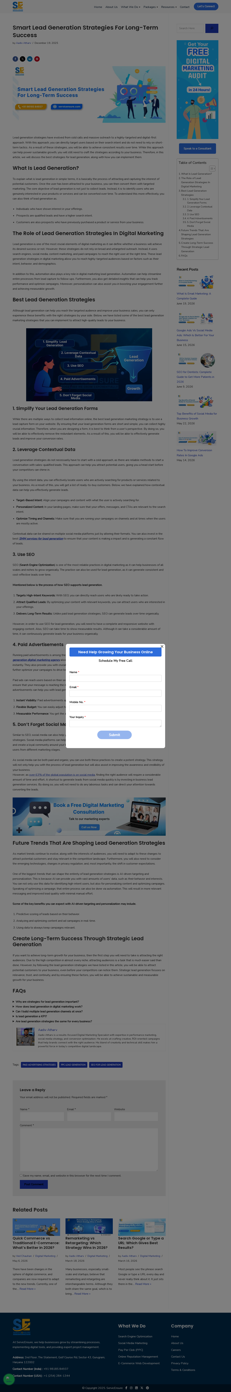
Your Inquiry (77, 717)
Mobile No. (77, 702)
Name (74, 672)
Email (74, 687)
